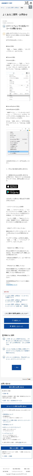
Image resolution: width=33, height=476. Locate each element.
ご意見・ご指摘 (7, 456)
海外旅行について (8, 424)
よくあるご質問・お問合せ (12, 7)
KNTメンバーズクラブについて (12, 427)
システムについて (8, 433)
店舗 (20, 442)
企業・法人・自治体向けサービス (12, 400)
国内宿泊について (8, 414)
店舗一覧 (5, 393)
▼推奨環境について (11, 284)
